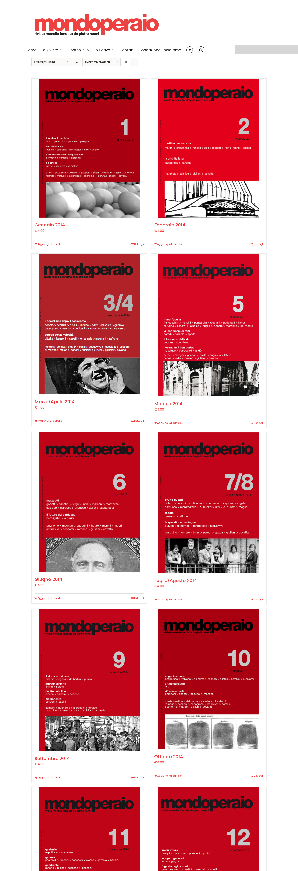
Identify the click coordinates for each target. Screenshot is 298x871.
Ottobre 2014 (168, 757)
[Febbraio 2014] (208, 148)
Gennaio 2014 (50, 225)
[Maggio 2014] (208, 325)
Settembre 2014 (52, 758)
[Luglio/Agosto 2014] (208, 502)
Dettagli (139, 244)
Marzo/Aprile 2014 (55, 402)
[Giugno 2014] (89, 502)
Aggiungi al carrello (50, 244)
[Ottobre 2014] (208, 679)
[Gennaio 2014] (89, 148)
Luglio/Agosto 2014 (175, 580)
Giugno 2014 (48, 579)
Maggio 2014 (168, 404)
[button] (201, 49)
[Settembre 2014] (89, 680)
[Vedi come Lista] (134, 62)
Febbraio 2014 (169, 225)
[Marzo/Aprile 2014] (89, 324)
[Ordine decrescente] (77, 62)
